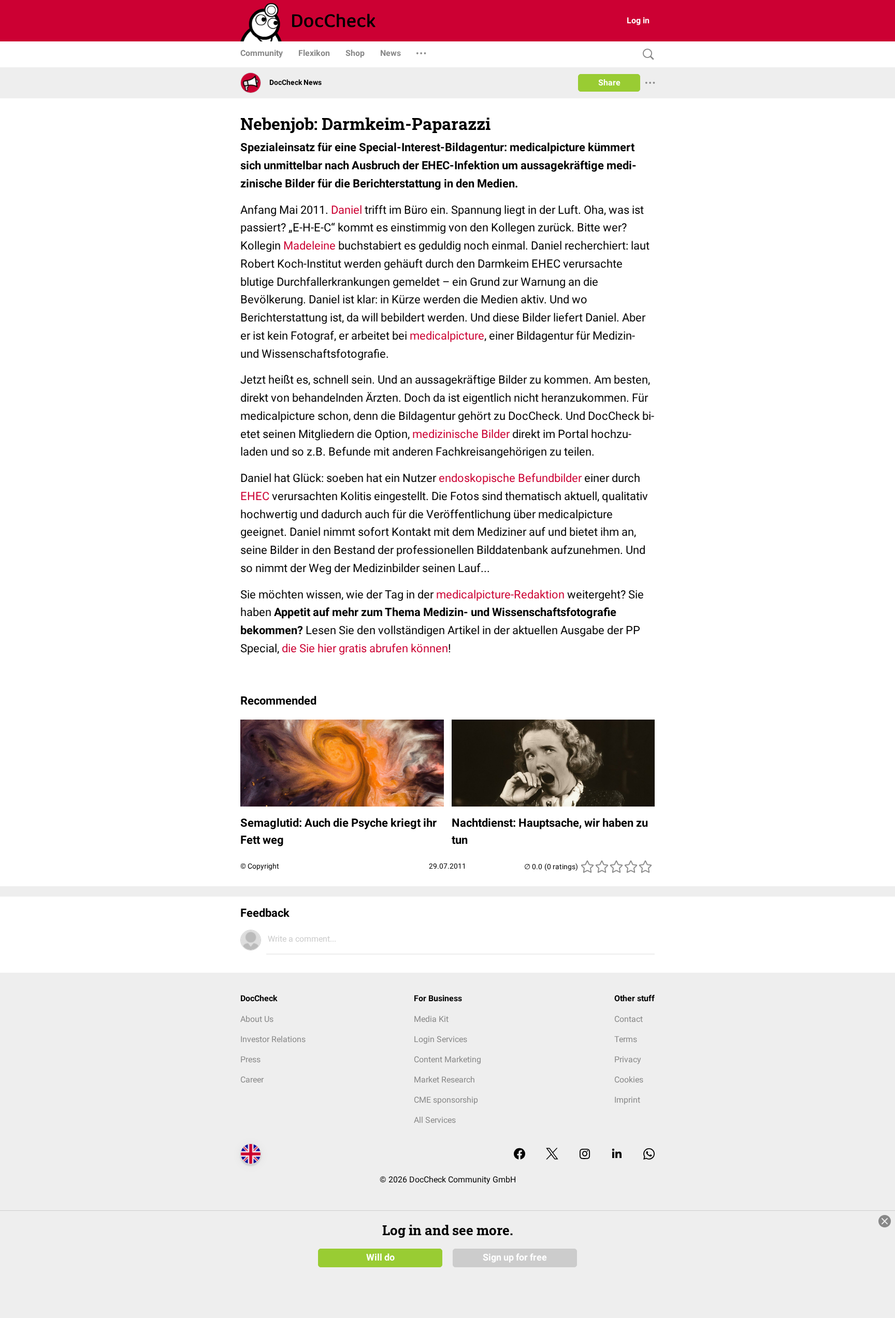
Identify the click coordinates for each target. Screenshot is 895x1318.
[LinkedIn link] (617, 1155)
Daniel (346, 209)
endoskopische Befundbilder (510, 478)
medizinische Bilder (461, 434)
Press (250, 1059)
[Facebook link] (519, 1155)
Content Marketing (447, 1059)
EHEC (254, 496)
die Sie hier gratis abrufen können (365, 648)
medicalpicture (447, 335)
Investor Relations (273, 1039)
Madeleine (309, 245)
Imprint (627, 1100)
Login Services (440, 1039)
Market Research (444, 1080)
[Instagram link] (584, 1155)
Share (609, 82)
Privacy (627, 1059)
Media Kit (431, 1019)
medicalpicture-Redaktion (500, 594)
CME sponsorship (446, 1100)
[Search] (646, 54)
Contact (628, 1019)
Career (252, 1080)
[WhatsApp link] (649, 1155)
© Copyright (259, 866)
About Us (256, 1019)
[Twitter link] (552, 1155)
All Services (435, 1120)
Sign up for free (515, 1257)
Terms (625, 1039)
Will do (380, 1257)
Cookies (628, 1080)
